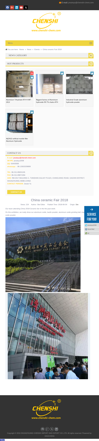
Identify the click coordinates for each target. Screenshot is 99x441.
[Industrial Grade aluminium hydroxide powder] (79, 84)
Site (77, 204)
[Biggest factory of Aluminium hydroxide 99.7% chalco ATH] (49, 84)
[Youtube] (21, 7)
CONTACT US (16, 192)
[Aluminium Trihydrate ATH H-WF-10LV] (19, 87)
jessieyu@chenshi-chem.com (81, 3)
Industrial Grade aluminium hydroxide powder (76, 101)
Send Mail (91, 229)
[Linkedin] (17, 7)
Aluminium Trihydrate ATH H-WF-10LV (18, 101)
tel (88, 233)
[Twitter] (26, 7)
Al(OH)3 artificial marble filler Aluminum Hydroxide (17, 140)
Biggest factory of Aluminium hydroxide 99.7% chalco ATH (47, 101)
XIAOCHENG (50, 436)
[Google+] (12, 7)
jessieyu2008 (92, 225)
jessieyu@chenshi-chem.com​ (24, 158)
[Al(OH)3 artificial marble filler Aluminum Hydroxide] (19, 123)
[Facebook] (7, 7)
